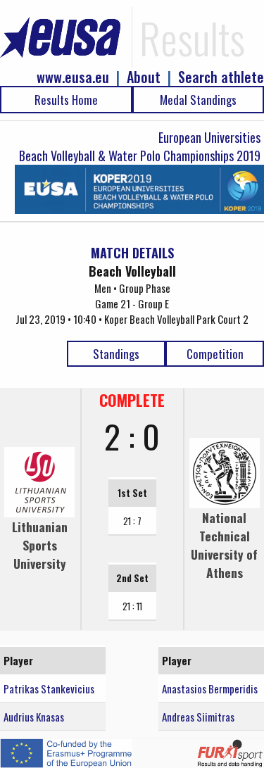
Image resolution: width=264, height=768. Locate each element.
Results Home (66, 99)
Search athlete (221, 77)
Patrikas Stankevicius (49, 688)
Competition (215, 354)
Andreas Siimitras (198, 716)
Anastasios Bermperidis (210, 688)
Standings (116, 354)
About (144, 77)
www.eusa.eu (73, 77)
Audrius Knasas (34, 716)
